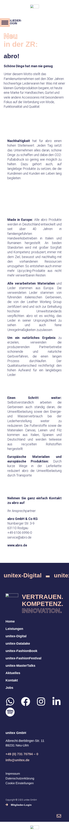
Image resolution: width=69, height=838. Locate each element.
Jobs (9, 688)
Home (10, 621)
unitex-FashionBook (21, 651)
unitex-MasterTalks (20, 665)
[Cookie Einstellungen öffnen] (7, 833)
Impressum (13, 773)
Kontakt (12, 680)
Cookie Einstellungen (20, 783)
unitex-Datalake (18, 643)
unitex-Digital (23, 575)
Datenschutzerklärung (20, 778)
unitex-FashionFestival (23, 658)
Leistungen (14, 629)
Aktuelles (13, 673)
